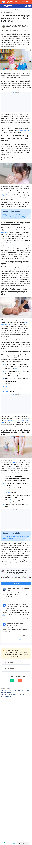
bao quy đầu (14, 279)
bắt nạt (9, 242)
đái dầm (9, 500)
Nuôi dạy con (4, 9)
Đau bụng (7, 492)
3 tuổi (13, 462)
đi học (12, 468)
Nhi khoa (11, 9)
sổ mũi (16, 368)
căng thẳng (4, 232)
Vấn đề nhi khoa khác (19, 9)
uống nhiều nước (6, 195)
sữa (12, 195)
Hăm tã (7, 391)
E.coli (2, 330)
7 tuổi (23, 464)
